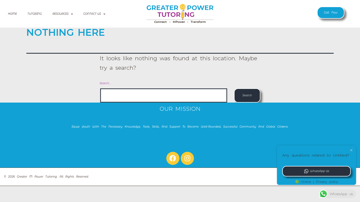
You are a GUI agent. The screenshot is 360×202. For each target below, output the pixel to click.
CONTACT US (92, 14)
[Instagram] (187, 158)
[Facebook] (172, 158)
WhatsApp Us (319, 171)
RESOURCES (60, 14)
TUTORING (34, 14)
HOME (12, 14)
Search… (105, 83)
